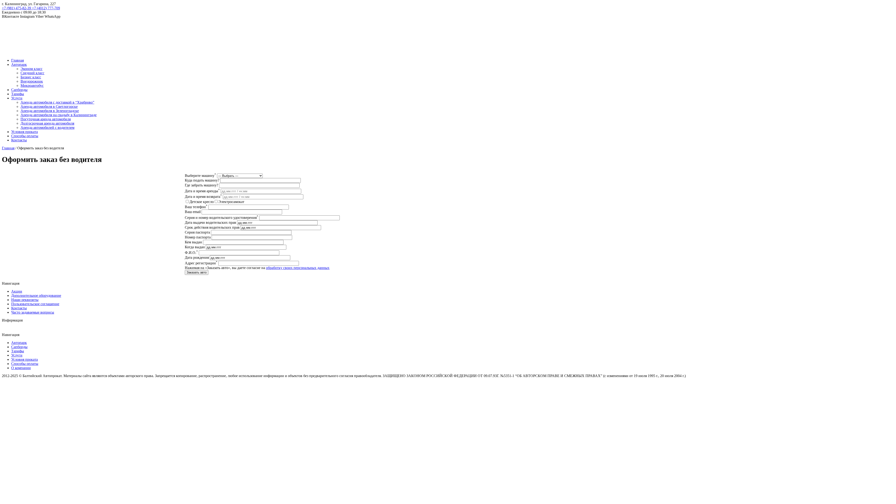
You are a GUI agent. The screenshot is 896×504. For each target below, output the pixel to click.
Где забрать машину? (201, 185)
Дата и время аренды (202, 191)
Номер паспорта (198, 237)
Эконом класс (31, 69)
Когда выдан (195, 247)
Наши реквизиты (24, 300)
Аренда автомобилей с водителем (47, 128)
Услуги (16, 98)
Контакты (19, 140)
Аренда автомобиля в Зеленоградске (50, 111)
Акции (16, 291)
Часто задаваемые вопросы (32, 312)
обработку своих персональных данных (297, 268)
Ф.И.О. (191, 253)
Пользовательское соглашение (35, 304)
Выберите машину (200, 176)
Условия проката (24, 132)
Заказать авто (196, 272)
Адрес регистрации (201, 263)
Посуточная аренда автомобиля (46, 119)
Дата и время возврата (203, 197)
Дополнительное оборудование (36, 296)
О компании (21, 368)
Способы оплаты (24, 136)
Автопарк (19, 64)
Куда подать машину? (202, 180)
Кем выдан (193, 242)
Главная (17, 60)
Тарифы (17, 94)
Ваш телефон (196, 207)
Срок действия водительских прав (212, 227)
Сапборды (19, 90)
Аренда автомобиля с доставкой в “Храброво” (57, 102)
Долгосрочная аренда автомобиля (47, 123)
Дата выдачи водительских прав (210, 222)
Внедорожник (32, 81)
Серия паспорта (197, 232)
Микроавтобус (32, 86)
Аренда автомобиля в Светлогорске (49, 106)
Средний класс (32, 73)
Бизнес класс (31, 77)
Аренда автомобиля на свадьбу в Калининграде (59, 115)
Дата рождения (197, 257)
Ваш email (193, 212)
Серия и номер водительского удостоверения (221, 218)
